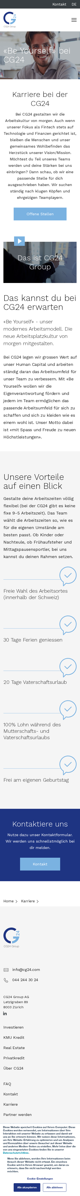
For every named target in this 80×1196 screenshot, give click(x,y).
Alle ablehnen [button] (55, 1187)
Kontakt (59, 4)
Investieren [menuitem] (13, 1027)
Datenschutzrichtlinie (16, 1152)
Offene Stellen (40, 214)
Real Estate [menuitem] (14, 1047)
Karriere (28, 901)
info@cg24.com (26, 969)
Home (8, 901)
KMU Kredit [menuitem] (13, 1037)
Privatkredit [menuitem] (14, 1058)
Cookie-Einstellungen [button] (40, 1178)
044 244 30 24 (25, 980)
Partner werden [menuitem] (17, 1114)
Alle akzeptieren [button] (27, 1187)
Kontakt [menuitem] (10, 1094)
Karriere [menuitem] (10, 1104)
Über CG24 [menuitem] (13, 1068)
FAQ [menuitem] (7, 1084)
